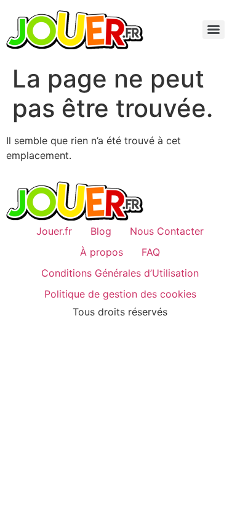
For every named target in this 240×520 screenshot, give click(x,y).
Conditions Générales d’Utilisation (120, 273)
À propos (101, 252)
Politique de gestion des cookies (120, 294)
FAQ (151, 252)
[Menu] (213, 29)
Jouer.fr (54, 231)
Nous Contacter (167, 231)
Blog (100, 231)
